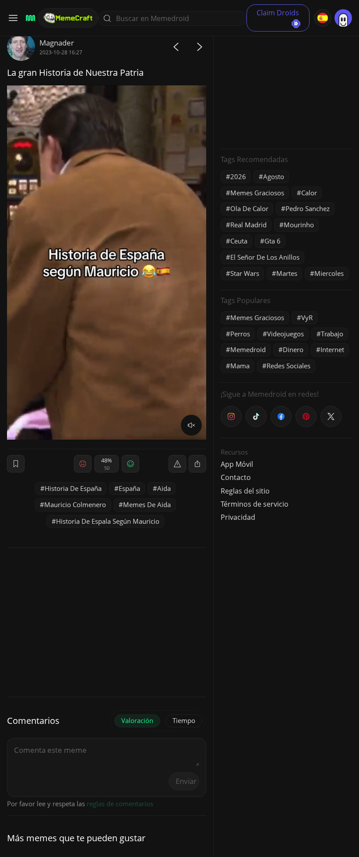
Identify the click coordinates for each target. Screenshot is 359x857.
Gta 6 (272, 240)
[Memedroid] (29, 18)
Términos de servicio (255, 504)
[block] (197, 464)
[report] (177, 464)
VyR (307, 317)
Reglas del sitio (245, 491)
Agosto (273, 176)
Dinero (293, 349)
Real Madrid (248, 224)
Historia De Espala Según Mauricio (107, 521)
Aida (164, 488)
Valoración (137, 720)
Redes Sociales (288, 365)
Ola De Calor (249, 208)
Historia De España (73, 488)
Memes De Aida (147, 504)
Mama (240, 365)
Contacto (236, 477)
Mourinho (299, 224)
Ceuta (238, 240)
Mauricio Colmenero (75, 504)
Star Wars (244, 273)
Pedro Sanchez (307, 208)
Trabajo (332, 333)
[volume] (191, 425)
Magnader (56, 43)
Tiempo (183, 720)
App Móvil (237, 464)
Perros (240, 333)
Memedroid (248, 349)
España (129, 488)
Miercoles (329, 273)
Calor (309, 192)
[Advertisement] (286, 87)
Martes (286, 273)
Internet (332, 349)
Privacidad (238, 517)
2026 (238, 176)
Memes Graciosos (257, 192)
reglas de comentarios (120, 803)
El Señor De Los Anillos (264, 257)
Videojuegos (285, 333)
